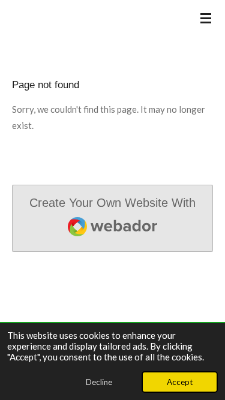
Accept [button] (180, 382)
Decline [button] (99, 382)
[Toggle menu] (206, 18)
